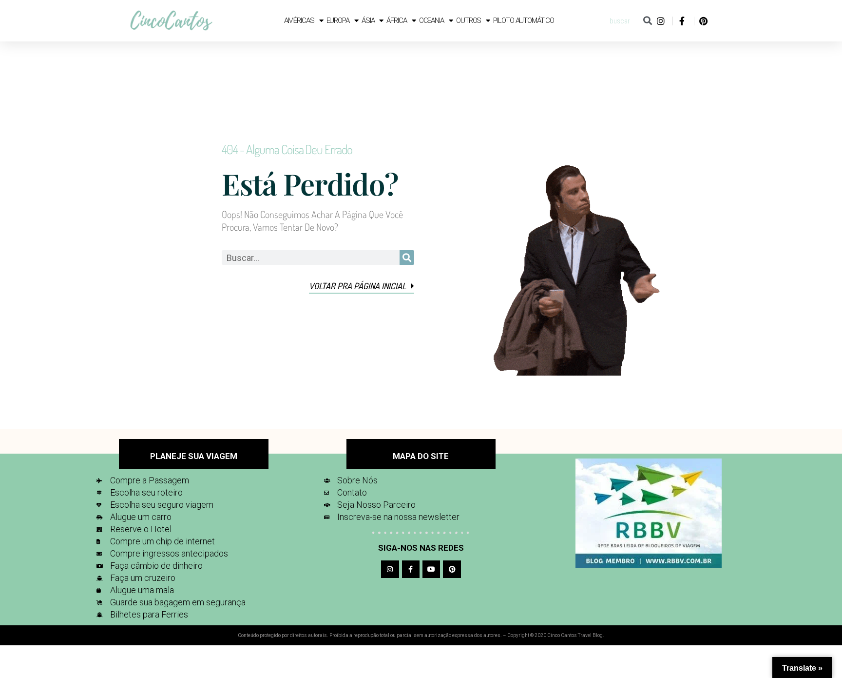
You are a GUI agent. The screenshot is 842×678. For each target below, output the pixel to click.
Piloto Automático (523, 20)
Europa (337, 20)
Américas (299, 20)
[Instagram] (390, 569)
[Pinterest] (451, 569)
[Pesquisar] (647, 20)
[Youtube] (431, 569)
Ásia (368, 20)
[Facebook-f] (411, 569)
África (396, 20)
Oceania (431, 20)
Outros (468, 20)
